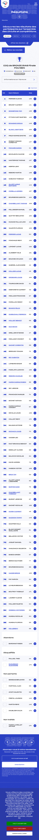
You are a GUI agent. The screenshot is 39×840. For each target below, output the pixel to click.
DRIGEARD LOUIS (15, 277)
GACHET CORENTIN (16, 345)
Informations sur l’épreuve (15, 79)
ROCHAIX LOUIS (15, 431)
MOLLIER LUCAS (15, 271)
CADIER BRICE (14, 573)
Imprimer (33, 88)
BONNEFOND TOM (15, 111)
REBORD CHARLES (15, 376)
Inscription (19, 764)
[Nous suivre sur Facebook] (7, 742)
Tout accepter (19, 823)
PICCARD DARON (15, 148)
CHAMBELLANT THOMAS (18, 203)
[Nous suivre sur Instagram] (19, 742)
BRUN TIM (12, 474)
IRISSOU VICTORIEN (17, 610)
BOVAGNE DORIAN (15, 123)
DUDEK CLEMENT (15, 511)
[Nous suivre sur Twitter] (13, 742)
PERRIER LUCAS (15, 234)
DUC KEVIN (13, 326)
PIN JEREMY (13, 628)
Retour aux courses (14, 50)
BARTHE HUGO (14, 487)
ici (7, 775)
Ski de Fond (26, 36)
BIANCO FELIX (14, 308)
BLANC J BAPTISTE (16, 129)
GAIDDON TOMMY (15, 517)
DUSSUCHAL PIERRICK (17, 314)
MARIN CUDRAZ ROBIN (17, 382)
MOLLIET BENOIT (15, 320)
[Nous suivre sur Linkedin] (31, 742)
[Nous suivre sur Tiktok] (25, 742)
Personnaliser (19, 833)
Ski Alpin (7, 36)
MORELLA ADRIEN (15, 191)
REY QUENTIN (14, 357)
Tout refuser (19, 828)
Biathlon (16, 36)
